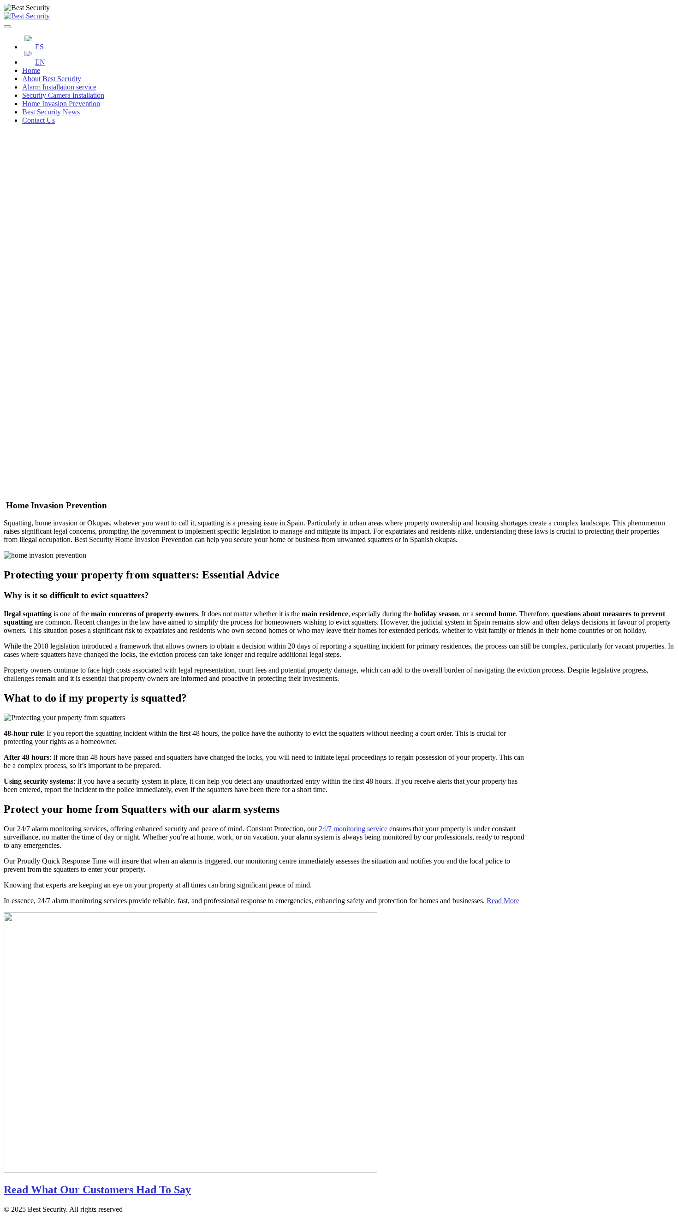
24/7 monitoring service (353, 829)
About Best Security (51, 79)
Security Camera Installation (63, 95)
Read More (503, 901)
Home (31, 70)
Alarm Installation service (59, 87)
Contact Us (38, 120)
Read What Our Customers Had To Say (97, 1190)
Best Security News (51, 112)
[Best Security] (27, 16)
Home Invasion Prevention (61, 103)
